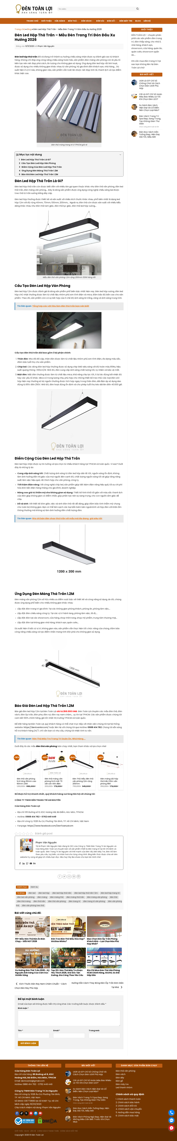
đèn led (32, 893)
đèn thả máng (23, 901)
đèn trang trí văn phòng (94, 901)
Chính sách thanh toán (129, 1099)
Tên (20, 1031)
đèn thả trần (39, 901)
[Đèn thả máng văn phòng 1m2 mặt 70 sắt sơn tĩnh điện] (55, 763)
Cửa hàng (60, 21)
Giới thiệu (46, 21)
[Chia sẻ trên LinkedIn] (78, 876)
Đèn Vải (100, 21)
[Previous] (15, 771)
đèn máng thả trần (75, 897)
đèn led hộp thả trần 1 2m (86, 893)
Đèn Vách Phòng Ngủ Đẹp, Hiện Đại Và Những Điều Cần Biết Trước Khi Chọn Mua (92, 1119)
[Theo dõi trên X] (26, 1113)
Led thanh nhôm (124, 1088)
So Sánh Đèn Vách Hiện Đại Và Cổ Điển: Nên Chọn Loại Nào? (149, 107)
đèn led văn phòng (25, 897)
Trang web (94, 1031)
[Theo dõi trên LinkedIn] (36, 1113)
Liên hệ (147, 21)
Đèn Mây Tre (125, 21)
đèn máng (42, 897)
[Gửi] (137, 9)
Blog (138, 21)
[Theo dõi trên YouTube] (40, 1113)
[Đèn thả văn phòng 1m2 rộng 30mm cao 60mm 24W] (27, 763)
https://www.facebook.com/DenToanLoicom (50, 826)
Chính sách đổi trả (127, 1106)
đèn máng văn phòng (97, 897)
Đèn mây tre (122, 1084)
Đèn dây (120, 1078)
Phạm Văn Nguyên (46, 46)
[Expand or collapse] (120, 155)
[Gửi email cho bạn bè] (69, 876)
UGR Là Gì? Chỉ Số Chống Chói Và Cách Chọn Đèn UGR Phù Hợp (149, 84)
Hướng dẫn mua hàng (129, 1112)
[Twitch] (27, 863)
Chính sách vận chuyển (130, 1109)
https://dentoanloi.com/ (36, 727)
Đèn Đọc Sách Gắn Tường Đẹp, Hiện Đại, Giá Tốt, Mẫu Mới (149, 134)
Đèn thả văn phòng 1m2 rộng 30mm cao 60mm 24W (26, 781)
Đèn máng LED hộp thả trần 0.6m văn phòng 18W (109, 781)
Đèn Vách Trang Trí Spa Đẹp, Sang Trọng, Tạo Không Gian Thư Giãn (150, 120)
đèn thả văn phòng (57, 901)
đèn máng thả (56, 897)
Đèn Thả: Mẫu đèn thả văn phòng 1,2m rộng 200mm (83, 781)
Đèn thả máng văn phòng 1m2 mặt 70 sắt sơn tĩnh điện (53, 781)
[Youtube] (31, 863)
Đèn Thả (72, 21)
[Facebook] (20, 863)
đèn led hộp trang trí (110, 893)
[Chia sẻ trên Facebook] (60, 876)
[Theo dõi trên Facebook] (17, 1113)
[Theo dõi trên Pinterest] (31, 1113)
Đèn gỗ (119, 1081)
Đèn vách (120, 1074)
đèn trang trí (74, 901)
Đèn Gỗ (111, 21)
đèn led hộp (43, 893)
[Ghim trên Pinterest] (74, 876)
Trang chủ (32, 21)
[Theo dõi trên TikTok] (22, 1113)
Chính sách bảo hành (128, 1102)
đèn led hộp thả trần (61, 893)
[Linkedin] (23, 863)
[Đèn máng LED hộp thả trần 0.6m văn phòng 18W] (110, 763)
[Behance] (34, 863)
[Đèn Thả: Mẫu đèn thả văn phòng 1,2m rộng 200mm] (83, 763)
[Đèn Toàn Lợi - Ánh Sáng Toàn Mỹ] (34, 9)
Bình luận (23, 1008)
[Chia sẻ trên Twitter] (64, 876)
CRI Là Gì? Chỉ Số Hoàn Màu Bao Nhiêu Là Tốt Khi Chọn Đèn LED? (150, 96)
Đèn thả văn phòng (125, 1071)
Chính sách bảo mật (128, 1116)
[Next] (123, 771)
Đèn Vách (86, 21)
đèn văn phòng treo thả (33, 906)
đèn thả (113, 897)
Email (56, 1031)
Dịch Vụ (34, 887)
